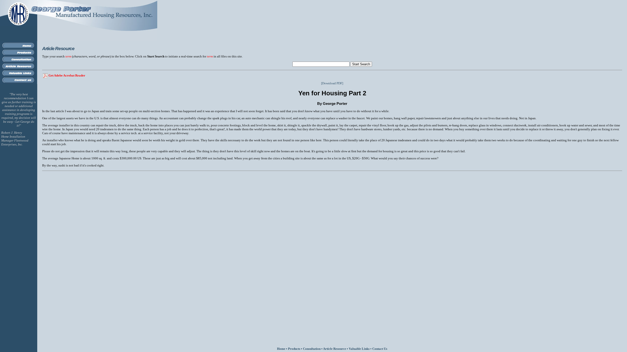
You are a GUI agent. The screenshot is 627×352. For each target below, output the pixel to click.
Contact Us (379, 349)
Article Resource (334, 349)
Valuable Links (359, 349)
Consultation (312, 349)
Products (294, 349)
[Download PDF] (332, 83)
